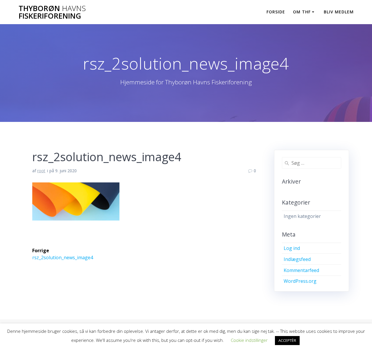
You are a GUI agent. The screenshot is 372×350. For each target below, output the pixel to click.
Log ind (292, 248)
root (41, 170)
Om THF (302, 12)
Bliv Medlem (339, 12)
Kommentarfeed (301, 270)
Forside (276, 12)
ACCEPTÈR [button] (287, 340)
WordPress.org (300, 281)
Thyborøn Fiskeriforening (52, 12)
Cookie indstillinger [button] (249, 340)
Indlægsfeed (297, 259)
